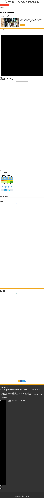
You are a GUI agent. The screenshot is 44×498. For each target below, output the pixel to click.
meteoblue (2, 192)
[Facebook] (21, 381)
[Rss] (19, 381)
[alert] (22, 54)
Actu (8, 16)
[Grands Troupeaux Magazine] (22, 1)
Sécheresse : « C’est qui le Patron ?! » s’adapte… (11, 485)
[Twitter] (23, 381)
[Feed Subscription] (43, 12)
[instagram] (25, 381)
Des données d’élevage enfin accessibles (15, 5)
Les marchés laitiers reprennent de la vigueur (16, 400)
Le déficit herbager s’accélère (8, 488)
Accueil (2, 9)
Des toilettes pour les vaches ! (9, 15)
